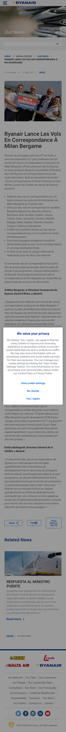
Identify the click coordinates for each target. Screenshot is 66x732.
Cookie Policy (25, 373)
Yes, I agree (33, 398)
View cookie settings (33, 383)
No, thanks (33, 390)
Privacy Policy (44, 373)
